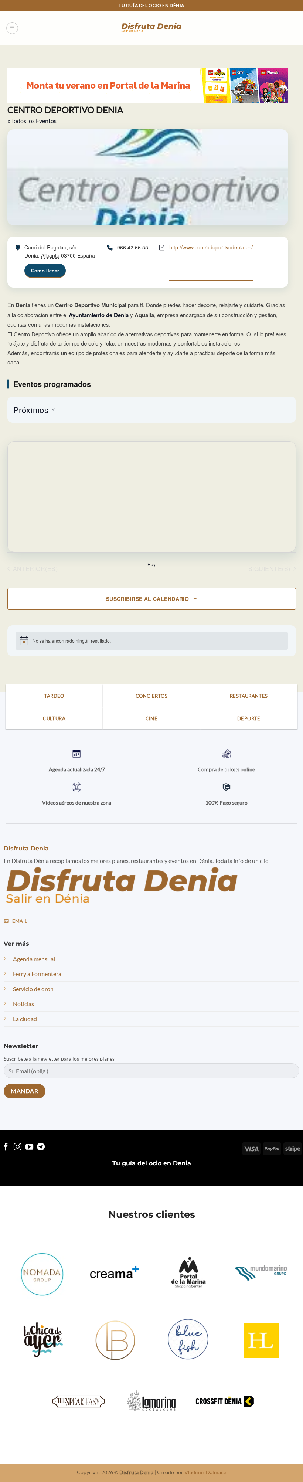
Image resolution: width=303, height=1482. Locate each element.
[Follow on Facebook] (6, 1147)
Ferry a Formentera (37, 973)
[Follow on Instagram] (17, 1147)
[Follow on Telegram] (41, 1147)
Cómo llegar (45, 270)
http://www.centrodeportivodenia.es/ (211, 247)
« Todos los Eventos (32, 120)
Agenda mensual (34, 958)
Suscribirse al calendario (147, 598)
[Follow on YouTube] (29, 1147)
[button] (12, 28)
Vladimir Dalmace (205, 1472)
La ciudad (25, 1018)
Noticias (23, 1003)
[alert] (152, 641)
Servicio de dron (33, 988)
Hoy (151, 564)
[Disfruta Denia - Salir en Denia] (151, 28)
